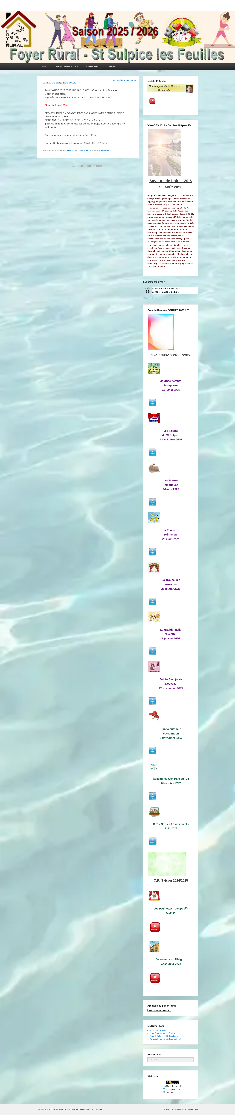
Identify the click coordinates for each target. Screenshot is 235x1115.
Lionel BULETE (69, 83)
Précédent (119, 80)
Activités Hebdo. (93, 67)
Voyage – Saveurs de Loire (166, 292)
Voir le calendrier (151, 298)
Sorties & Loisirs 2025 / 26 (67, 67)
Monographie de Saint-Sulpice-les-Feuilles (166, 1039)
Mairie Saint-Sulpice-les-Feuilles (162, 1033)
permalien (105, 151)
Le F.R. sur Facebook (157, 1030)
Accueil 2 (44, 67)
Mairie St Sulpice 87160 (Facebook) (163, 1036)
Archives (111, 67)
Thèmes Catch (192, 1109)
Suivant (131, 80)
